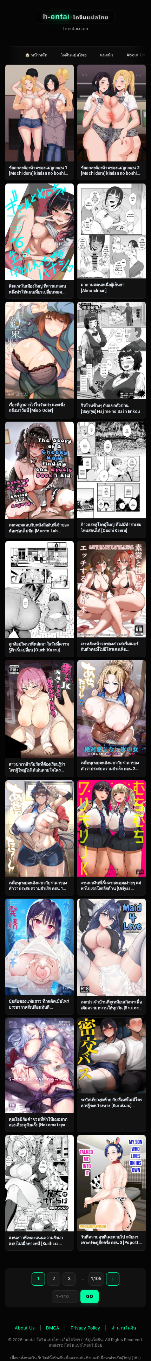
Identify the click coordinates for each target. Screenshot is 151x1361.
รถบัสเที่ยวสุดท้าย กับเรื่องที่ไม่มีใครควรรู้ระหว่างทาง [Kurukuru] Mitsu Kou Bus (111, 1105)
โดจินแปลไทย (74, 55)
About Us (135, 55)
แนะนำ (106, 55)
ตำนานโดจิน (123, 1328)
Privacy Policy (85, 1328)
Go (89, 1296)
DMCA (52, 1328)
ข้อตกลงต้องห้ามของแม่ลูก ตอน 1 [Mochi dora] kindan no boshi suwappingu (38, 173)
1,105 (96, 1278)
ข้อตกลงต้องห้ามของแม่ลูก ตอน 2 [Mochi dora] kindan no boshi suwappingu (110, 173)
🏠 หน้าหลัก (36, 55)
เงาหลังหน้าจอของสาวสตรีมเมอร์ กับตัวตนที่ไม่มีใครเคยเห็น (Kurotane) (109, 649)
